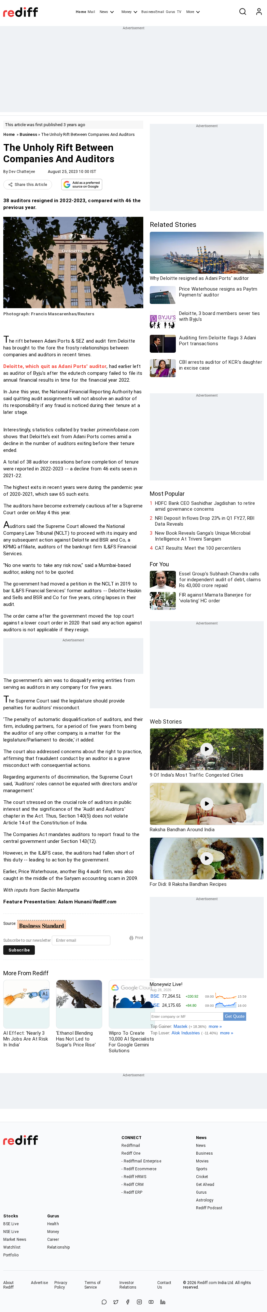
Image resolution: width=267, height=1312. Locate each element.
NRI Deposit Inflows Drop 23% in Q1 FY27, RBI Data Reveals (204, 521)
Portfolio (11, 1255)
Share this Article (31, 184)
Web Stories (166, 721)
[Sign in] (259, 12)
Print (139, 938)
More (190, 12)
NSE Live (11, 1231)
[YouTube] (151, 1302)
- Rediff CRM (132, 1184)
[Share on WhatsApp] (104, 1302)
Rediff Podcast (209, 1208)
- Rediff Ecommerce (138, 1169)
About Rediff (8, 1285)
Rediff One (130, 1153)
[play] (206, 749)
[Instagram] (139, 1302)
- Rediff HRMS (133, 1176)
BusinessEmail (152, 12)
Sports (202, 1169)
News (104, 12)
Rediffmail (130, 1145)
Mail (91, 12)
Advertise (39, 1282)
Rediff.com (207, 1282)
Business (28, 134)
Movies (202, 1161)
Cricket (202, 1176)
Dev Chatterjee (22, 171)
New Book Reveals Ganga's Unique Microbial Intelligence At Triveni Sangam (202, 536)
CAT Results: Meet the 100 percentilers (198, 548)
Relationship (58, 1247)
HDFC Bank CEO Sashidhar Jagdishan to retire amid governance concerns (205, 506)
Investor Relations (128, 1285)
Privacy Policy (60, 1285)
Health (53, 1224)
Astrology (205, 1200)
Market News (14, 1239)
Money (126, 12)
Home (81, 12)
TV (179, 12)
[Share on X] (116, 1302)
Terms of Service (92, 1285)
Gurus (171, 12)
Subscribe (19, 950)
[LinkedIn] (162, 1302)
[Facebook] (127, 1302)
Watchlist (12, 1247)
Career (53, 1239)
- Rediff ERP (131, 1192)
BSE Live (11, 1224)
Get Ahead (205, 1184)
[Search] (242, 12)
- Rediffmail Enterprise (141, 1161)
